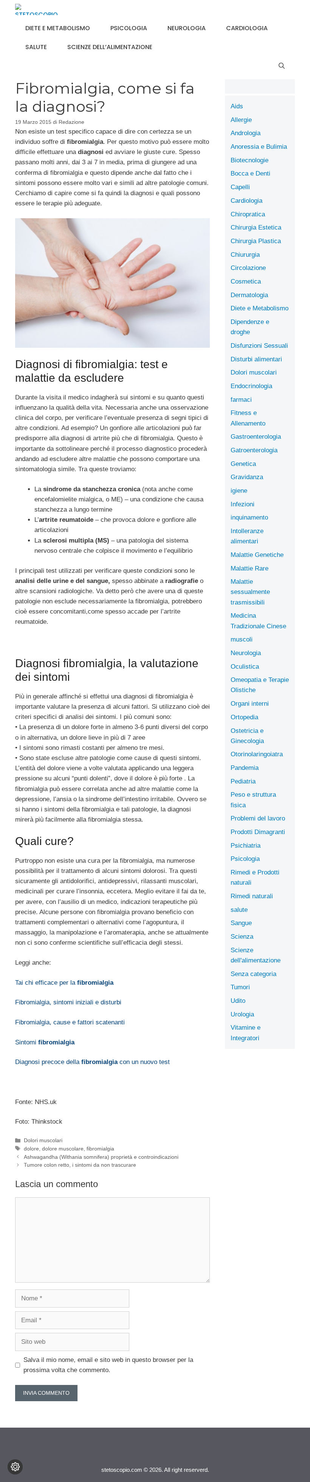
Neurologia (186, 28)
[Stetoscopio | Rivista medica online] (36, 9)
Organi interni (250, 703)
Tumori (240, 987)
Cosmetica (246, 281)
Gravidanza (247, 477)
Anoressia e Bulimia (259, 146)
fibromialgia (100, 1149)
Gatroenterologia (254, 450)
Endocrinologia (251, 386)
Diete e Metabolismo (57, 28)
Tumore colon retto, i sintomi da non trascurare (80, 1165)
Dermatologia (249, 295)
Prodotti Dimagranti (258, 832)
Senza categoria (253, 974)
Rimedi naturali (252, 896)
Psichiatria (245, 845)
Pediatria (243, 781)
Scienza (242, 936)
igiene (239, 490)
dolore (31, 1149)
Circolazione (248, 267)
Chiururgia (245, 254)
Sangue (241, 923)
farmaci (241, 399)
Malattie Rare (249, 568)
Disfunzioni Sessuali (259, 345)
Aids (237, 106)
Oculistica (245, 666)
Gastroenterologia (256, 436)
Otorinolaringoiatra (257, 754)
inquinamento (249, 517)
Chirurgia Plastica (256, 241)
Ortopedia (244, 717)
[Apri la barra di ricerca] (281, 66)
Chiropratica (248, 214)
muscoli (242, 639)
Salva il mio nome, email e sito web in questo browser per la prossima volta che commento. (108, 1365)
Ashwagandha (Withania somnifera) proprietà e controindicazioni (101, 1157)
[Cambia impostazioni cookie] (15, 1466)
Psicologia (128, 28)
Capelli (240, 187)
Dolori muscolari (43, 1140)
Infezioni (242, 504)
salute (36, 47)
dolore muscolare (63, 1149)
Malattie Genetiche (257, 554)
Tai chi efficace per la (64, 982)
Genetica (243, 463)
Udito (238, 1000)
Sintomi (44, 1042)
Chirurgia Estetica (256, 227)
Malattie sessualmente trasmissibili (250, 592)
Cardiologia (247, 28)
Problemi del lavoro (258, 818)
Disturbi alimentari (256, 359)
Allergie (241, 119)
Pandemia (245, 767)
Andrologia (245, 133)
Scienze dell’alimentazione (109, 47)
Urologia (242, 1014)
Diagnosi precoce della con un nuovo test (92, 1062)
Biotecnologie (249, 160)
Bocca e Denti (250, 173)
